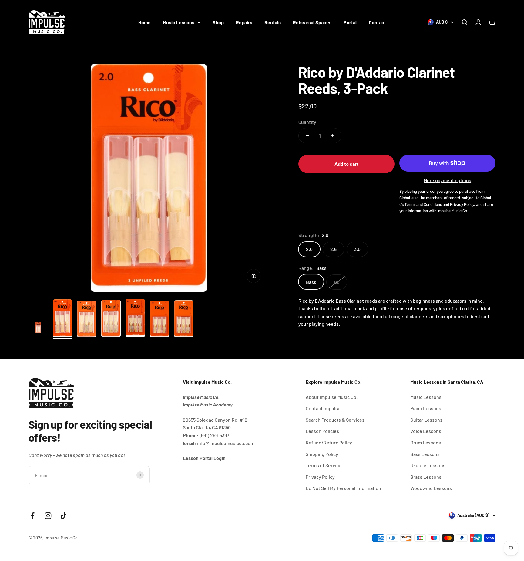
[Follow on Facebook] (33, 516)
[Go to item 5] (135, 319)
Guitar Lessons (426, 420)
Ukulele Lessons (427, 465)
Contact (377, 22)
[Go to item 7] (183, 319)
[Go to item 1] (38, 328)
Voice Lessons (425, 431)
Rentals (272, 22)
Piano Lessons (425, 408)
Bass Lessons (425, 454)
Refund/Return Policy (329, 442)
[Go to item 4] (111, 319)
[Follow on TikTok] (63, 516)
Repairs (244, 22)
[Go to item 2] (62, 319)
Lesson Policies (322, 431)
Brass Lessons (426, 477)
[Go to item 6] (159, 320)
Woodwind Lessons (431, 488)
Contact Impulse (323, 408)
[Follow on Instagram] (48, 516)
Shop (218, 22)
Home (144, 22)
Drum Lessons (425, 442)
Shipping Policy (322, 454)
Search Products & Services (335, 420)
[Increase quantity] (332, 135)
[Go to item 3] (86, 320)
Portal (350, 22)
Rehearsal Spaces (312, 22)
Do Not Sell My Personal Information (343, 488)
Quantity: (308, 122)
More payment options (447, 180)
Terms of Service (323, 465)
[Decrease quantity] (307, 135)
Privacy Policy (320, 477)
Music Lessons (178, 22)
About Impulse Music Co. (332, 397)
